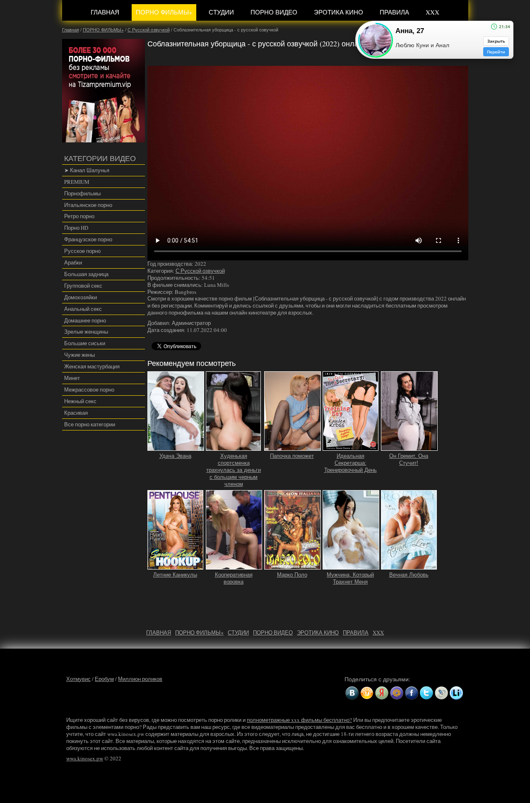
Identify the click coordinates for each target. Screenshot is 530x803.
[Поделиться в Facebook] (411, 693)
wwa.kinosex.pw (84, 758)
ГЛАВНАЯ (105, 12)
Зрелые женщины (86, 331)
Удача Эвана (175, 456)
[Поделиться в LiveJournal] (441, 693)
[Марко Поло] (292, 566)
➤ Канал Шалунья (86, 170)
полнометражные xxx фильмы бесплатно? (299, 720)
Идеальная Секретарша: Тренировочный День (350, 463)
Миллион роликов (140, 679)
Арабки (73, 262)
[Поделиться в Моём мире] (396, 693)
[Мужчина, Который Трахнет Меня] (351, 566)
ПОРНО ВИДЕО (274, 12)
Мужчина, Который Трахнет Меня (350, 578)
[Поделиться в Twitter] (426, 693)
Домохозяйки (80, 297)
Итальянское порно (88, 205)
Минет (72, 378)
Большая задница (86, 274)
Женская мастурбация (92, 366)
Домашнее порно (85, 320)
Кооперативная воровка (234, 578)
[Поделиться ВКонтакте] (352, 693)
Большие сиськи (84, 343)
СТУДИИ (221, 12)
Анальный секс (83, 309)
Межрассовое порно (89, 389)
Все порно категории (89, 424)
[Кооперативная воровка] (234, 566)
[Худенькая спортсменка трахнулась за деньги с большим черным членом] (233, 447)
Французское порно (88, 239)
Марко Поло (292, 575)
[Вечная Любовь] (409, 566)
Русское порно (82, 251)
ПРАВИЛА (394, 12)
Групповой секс (83, 285)
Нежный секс (80, 401)
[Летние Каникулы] (175, 566)
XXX (432, 12)
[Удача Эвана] (175, 447)
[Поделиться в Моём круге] (381, 693)
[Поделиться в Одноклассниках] (366, 693)
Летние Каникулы (175, 575)
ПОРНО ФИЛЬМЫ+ (164, 12)
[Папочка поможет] (292, 447)
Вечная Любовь (409, 575)
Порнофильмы (82, 193)
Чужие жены (79, 354)
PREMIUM (76, 181)
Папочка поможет (292, 456)
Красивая (76, 412)
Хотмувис (78, 679)
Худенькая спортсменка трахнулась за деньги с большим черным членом (233, 470)
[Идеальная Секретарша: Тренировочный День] (351, 447)
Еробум (104, 679)
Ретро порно (79, 216)
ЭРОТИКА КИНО (338, 12)
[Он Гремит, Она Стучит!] (409, 447)
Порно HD (76, 227)
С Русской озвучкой (200, 270)
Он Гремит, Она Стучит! (408, 459)
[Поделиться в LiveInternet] (456, 693)
